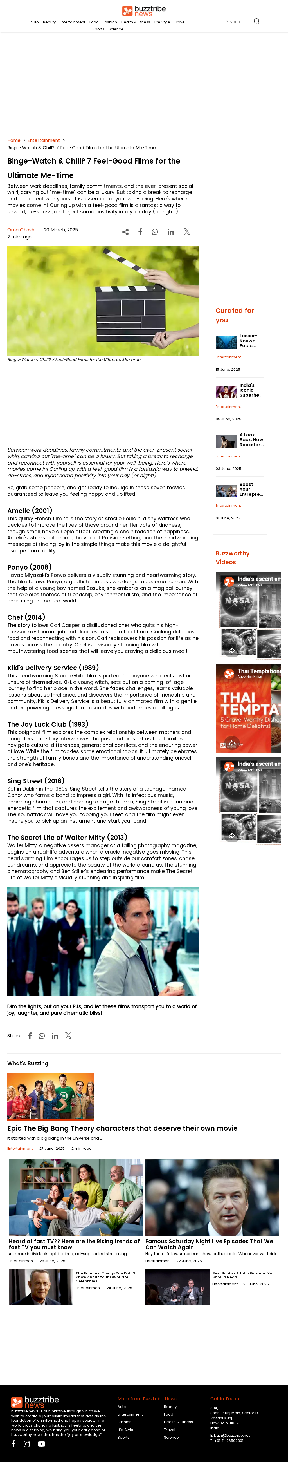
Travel (180, 22)
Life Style (162, 22)
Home (14, 140)
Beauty (49, 22)
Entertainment (72, 22)
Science (116, 29)
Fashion (110, 22)
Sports (98, 29)
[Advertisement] (144, 84)
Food (94, 22)
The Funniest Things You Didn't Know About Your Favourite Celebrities (105, 1277)
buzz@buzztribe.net (232, 1435)
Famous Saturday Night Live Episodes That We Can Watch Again (209, 1244)
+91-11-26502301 (228, 1440)
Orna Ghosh (20, 230)
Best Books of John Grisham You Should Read (243, 1275)
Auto (34, 22)
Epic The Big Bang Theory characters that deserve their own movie (122, 1128)
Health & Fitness (135, 22)
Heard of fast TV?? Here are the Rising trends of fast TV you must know (74, 1244)
